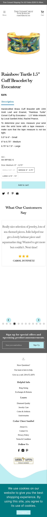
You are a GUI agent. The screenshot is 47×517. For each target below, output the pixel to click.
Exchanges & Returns (23, 392)
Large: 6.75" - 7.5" (10, 176)
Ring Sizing (23, 388)
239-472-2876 (29, 375)
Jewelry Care (24, 407)
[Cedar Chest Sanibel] (23, 13)
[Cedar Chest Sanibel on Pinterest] (27, 451)
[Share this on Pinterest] (12, 193)
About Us (23, 427)
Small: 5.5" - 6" (9, 170)
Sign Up (36, 345)
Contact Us (23, 431)
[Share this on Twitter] (3, 193)
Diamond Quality (23, 403)
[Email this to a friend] (17, 193)
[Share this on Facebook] (8, 193)
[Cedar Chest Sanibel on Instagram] (22, 451)
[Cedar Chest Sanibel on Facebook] (18, 451)
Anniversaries (23, 416)
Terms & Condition (23, 439)
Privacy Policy (23, 435)
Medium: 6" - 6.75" (26, 170)
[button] (3, 323)
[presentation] (8, 320)
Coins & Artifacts (23, 411)
